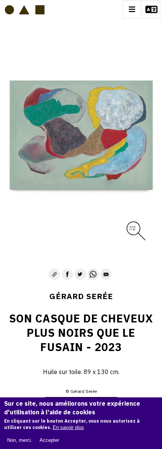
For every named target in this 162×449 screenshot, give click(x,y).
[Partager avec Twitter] (80, 274)
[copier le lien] (54, 274)
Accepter (49, 440)
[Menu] (132, 9)
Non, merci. (19, 440)
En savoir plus (68, 427)
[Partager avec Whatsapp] (93, 274)
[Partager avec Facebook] (67, 274)
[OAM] (24, 9)
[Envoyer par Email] (106, 274)
